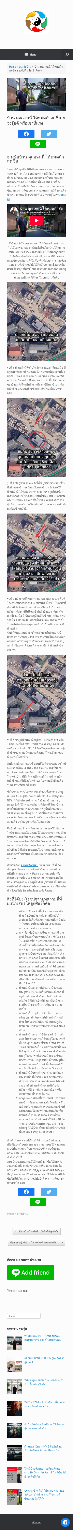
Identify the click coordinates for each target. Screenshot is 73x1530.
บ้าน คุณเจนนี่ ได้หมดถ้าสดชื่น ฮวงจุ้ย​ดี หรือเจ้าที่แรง (36, 120)
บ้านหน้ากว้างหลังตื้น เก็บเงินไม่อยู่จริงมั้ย (36, 1231)
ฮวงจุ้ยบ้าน (25, 66)
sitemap (36, 1522)
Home (12, 66)
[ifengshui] (36, 21)
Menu (33, 54)
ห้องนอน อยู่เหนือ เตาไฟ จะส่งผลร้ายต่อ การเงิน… (36, 1242)
